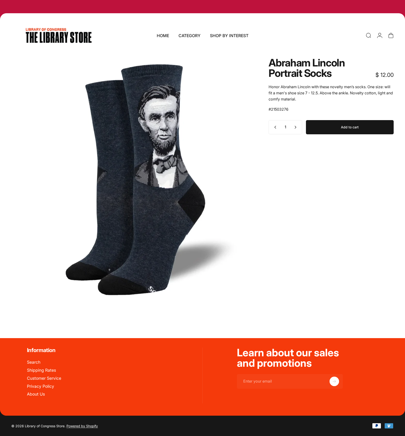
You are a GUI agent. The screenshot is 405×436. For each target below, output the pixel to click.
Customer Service (44, 378)
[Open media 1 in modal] (132, 179)
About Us (36, 394)
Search (33, 362)
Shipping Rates (41, 370)
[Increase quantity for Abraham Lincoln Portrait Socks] (296, 127)
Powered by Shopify (82, 426)
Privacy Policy (40, 386)
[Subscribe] (334, 381)
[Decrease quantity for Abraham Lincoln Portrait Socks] (274, 127)
